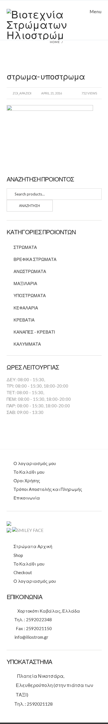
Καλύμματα (27, 343)
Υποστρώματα (30, 295)
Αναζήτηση (29, 206)
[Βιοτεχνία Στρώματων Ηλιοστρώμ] (54, 24)
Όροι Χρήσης (27, 480)
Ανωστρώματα (30, 271)
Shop (18, 555)
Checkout (23, 572)
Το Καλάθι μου (29, 472)
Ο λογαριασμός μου (35, 463)
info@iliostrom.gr (31, 637)
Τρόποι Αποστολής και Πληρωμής (48, 489)
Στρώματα (25, 247)
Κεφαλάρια (26, 307)
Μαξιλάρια (25, 283)
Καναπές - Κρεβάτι (34, 331)
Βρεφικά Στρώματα (35, 259)
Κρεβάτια (24, 319)
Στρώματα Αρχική (33, 546)
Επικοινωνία (27, 497)
